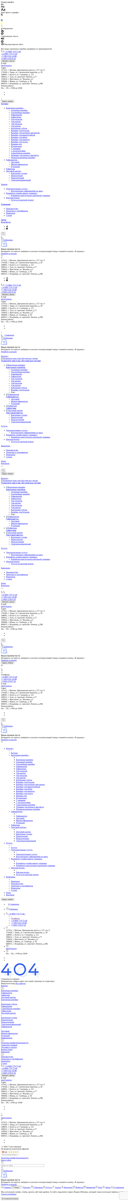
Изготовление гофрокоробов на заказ (27, 191)
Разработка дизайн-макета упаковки (21, 193)
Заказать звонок (8, 61)
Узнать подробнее (8, 1194)
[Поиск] (3, 233)
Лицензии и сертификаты (17, 211)
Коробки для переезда (20, 140)
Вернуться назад (8, 983)
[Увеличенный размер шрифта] (3, 10)
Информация (6, 1038)
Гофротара (10, 169)
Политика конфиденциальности (14, 1043)
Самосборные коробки (20, 153)
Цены (3, 220)
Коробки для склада (19, 142)
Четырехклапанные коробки (23, 158)
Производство (12, 209)
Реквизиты (10, 213)
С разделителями (18, 151)
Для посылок (16, 124)
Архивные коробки (19, 110)
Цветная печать (13, 198)
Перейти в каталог (9, 254)
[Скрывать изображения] (2, 34)
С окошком (15, 149)
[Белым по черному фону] (1, 18)
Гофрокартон (12, 160)
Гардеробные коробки (20, 112)
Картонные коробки (15, 108)
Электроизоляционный (21, 180)
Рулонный (15, 167)
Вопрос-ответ (7, 1049)
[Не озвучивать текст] (2, 42)
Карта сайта (6, 1160)
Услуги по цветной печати (22, 200)
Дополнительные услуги (17, 189)
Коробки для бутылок (20, 131)
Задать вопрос (7, 101)
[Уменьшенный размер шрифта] (2, 4)
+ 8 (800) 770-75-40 (13, 52)
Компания (5, 204)
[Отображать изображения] (2, 31)
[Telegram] (7, 226)
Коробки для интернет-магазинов (25, 133)
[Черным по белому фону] (1, 15)
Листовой (15, 162)
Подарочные (16, 146)
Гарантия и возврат (9, 1045)
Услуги (4, 184)
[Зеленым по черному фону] (1, 26)
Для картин (16, 122)
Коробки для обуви (19, 137)
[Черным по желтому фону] (1, 23)
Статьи (9, 215)
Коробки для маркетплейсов (23, 135)
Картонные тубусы (19, 128)
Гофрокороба (16, 115)
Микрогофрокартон (19, 164)
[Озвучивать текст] (2, 39)
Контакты (6, 222)
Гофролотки (16, 117)
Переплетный (17, 176)
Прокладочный (17, 178)
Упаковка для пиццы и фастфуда (25, 155)
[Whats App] (7, 229)
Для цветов (16, 126)
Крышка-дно (16, 144)
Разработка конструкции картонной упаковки (30, 195)
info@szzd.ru (6, 65)
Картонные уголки (19, 173)
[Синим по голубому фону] (1, 21)
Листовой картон (13, 171)
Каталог (4, 104)
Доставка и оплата (9, 1047)
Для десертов (16, 119)
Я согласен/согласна (10, 1199)
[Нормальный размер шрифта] (2, 7)
